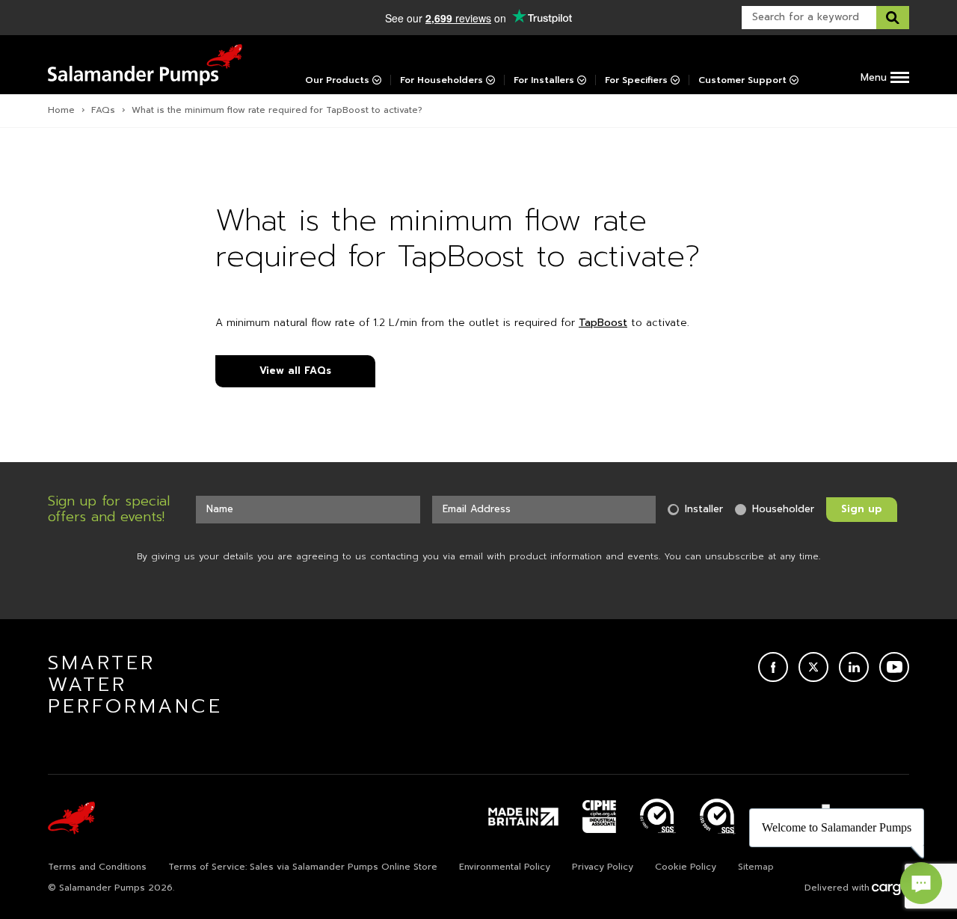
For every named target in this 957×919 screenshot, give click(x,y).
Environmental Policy (504, 866)
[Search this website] (892, 17)
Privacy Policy (602, 866)
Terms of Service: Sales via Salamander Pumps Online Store (302, 866)
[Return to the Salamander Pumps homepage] (145, 64)
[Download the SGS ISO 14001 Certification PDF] (658, 817)
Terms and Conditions (97, 866)
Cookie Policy (685, 866)
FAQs (103, 110)
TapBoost (603, 323)
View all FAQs (295, 370)
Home (61, 110)
